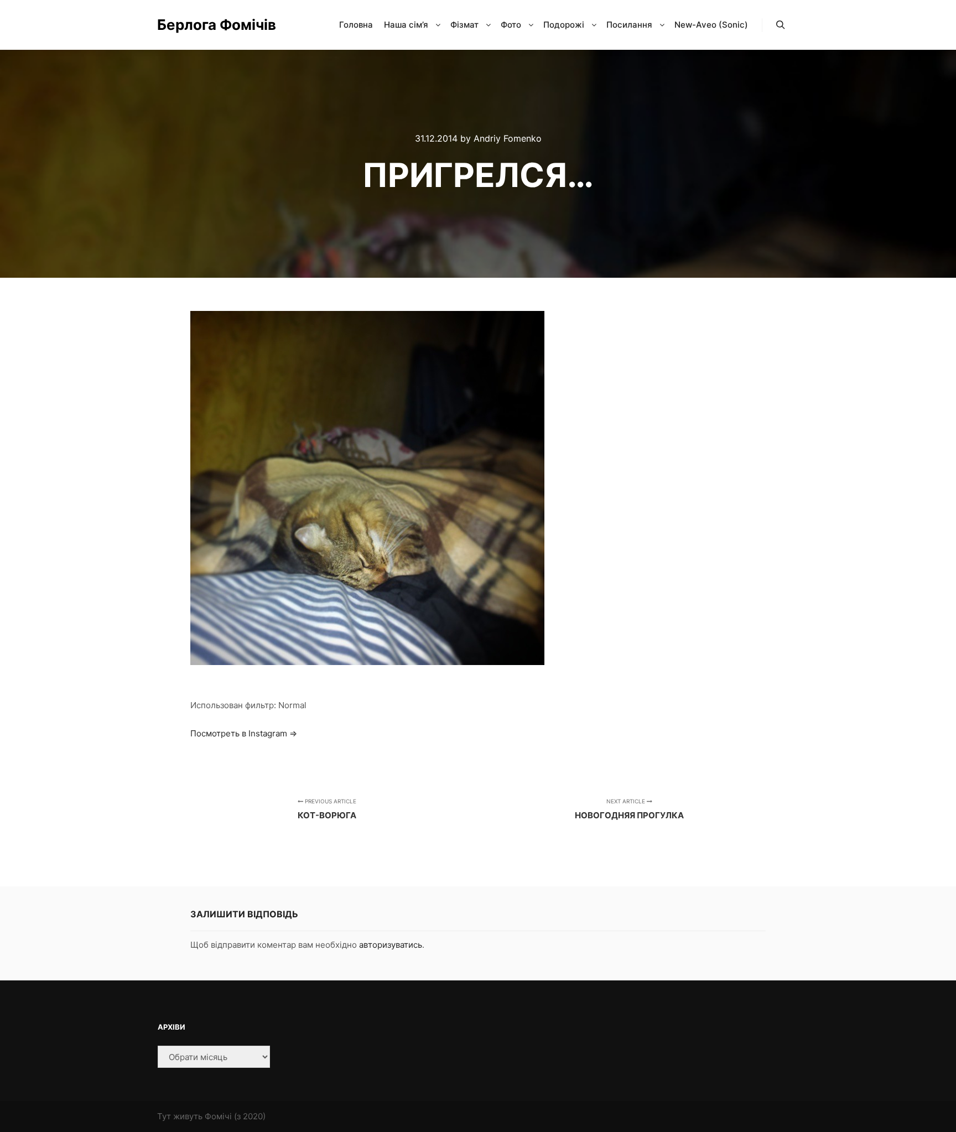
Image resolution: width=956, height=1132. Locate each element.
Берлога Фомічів (212, 24)
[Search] (781, 25)
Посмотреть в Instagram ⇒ (243, 733)
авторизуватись (390, 944)
